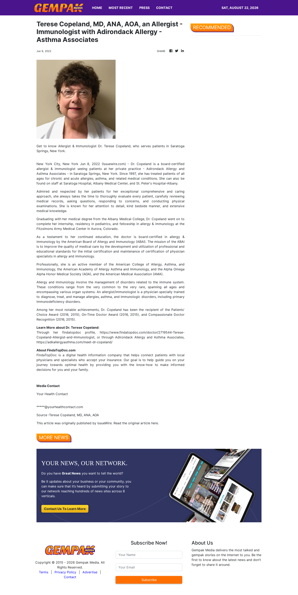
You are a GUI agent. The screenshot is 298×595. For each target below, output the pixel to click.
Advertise (90, 572)
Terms (43, 572)
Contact (70, 577)
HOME (97, 8)
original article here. (143, 423)
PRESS (144, 8)
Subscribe (149, 580)
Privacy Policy (65, 572)
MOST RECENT (121, 8)
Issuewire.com (114, 164)
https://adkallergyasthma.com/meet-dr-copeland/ (74, 342)
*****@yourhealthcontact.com (59, 407)
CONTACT (164, 8)
